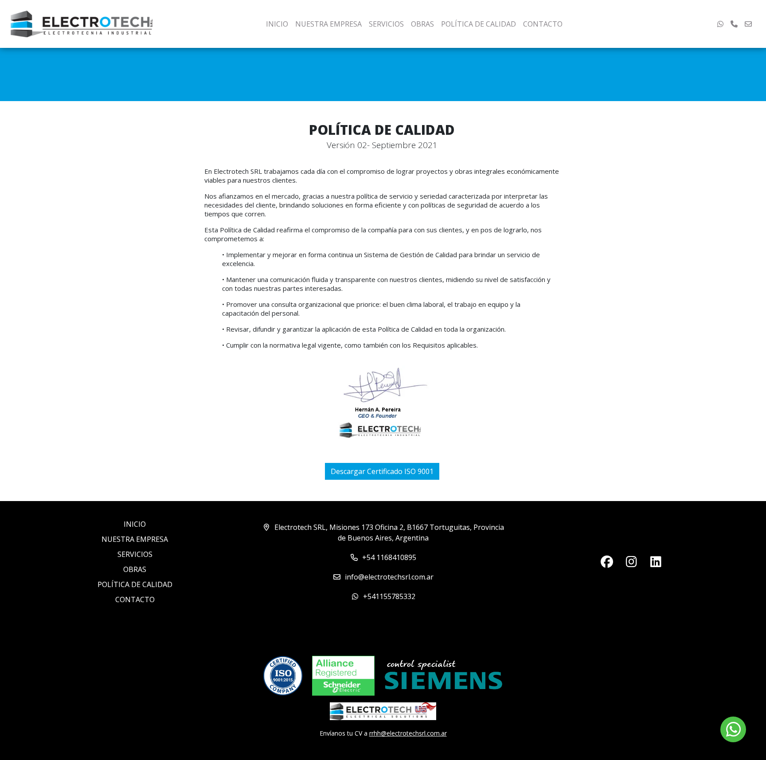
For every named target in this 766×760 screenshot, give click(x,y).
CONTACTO (543, 24)
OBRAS (422, 24)
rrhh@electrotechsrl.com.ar (408, 733)
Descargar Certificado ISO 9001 (382, 471)
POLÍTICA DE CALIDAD (478, 24)
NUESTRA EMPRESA (328, 24)
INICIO (277, 24)
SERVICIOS (386, 24)
